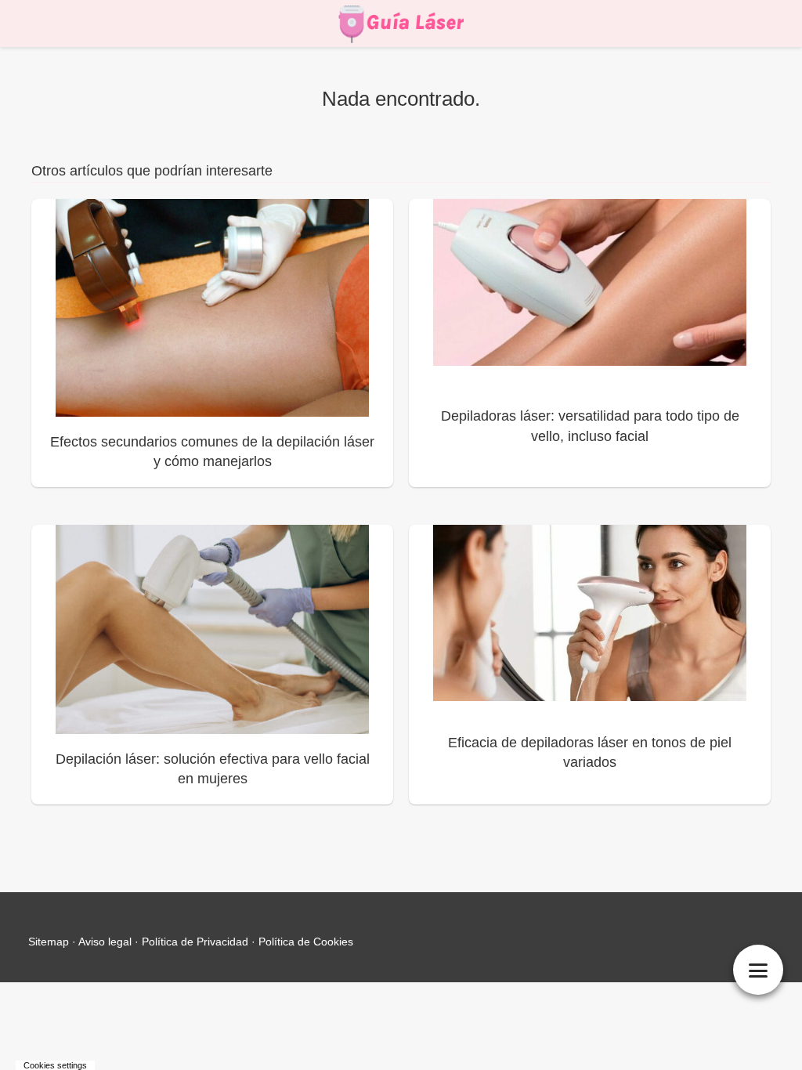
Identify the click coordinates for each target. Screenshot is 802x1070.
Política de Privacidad (195, 941)
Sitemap (48, 941)
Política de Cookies (305, 941)
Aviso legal (105, 941)
